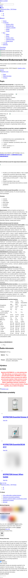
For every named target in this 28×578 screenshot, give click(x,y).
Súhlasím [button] (18, 527)
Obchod (6, 22)
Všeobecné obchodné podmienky (11, 497)
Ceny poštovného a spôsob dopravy (12, 495)
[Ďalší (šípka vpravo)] (2, 577)
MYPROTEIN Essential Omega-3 (15, 417)
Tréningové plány (10, 39)
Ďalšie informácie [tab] (7, 76)
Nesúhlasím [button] (3, 529)
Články (7, 34)
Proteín (7, 31)
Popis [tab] (4, 74)
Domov (5, 21)
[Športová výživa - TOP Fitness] (8, 9)
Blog (4, 32)
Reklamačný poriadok (8, 500)
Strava (7, 36)
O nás (5, 42)
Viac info (5, 420)
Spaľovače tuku (10, 26)
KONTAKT (5, 44)
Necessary (4, 561)
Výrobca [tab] (5, 77)
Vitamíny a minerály (11, 27)
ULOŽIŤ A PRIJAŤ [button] (4, 573)
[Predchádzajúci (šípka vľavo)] (0, 577)
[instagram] (3, 15)
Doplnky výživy (10, 24)
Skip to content (4, 0)
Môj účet (5, 502)
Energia (2, 70)
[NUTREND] (4, 71)
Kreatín (7, 29)
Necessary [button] (2, 560)
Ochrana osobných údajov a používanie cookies (15, 498)
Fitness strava (9, 41)
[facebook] (3, 13)
